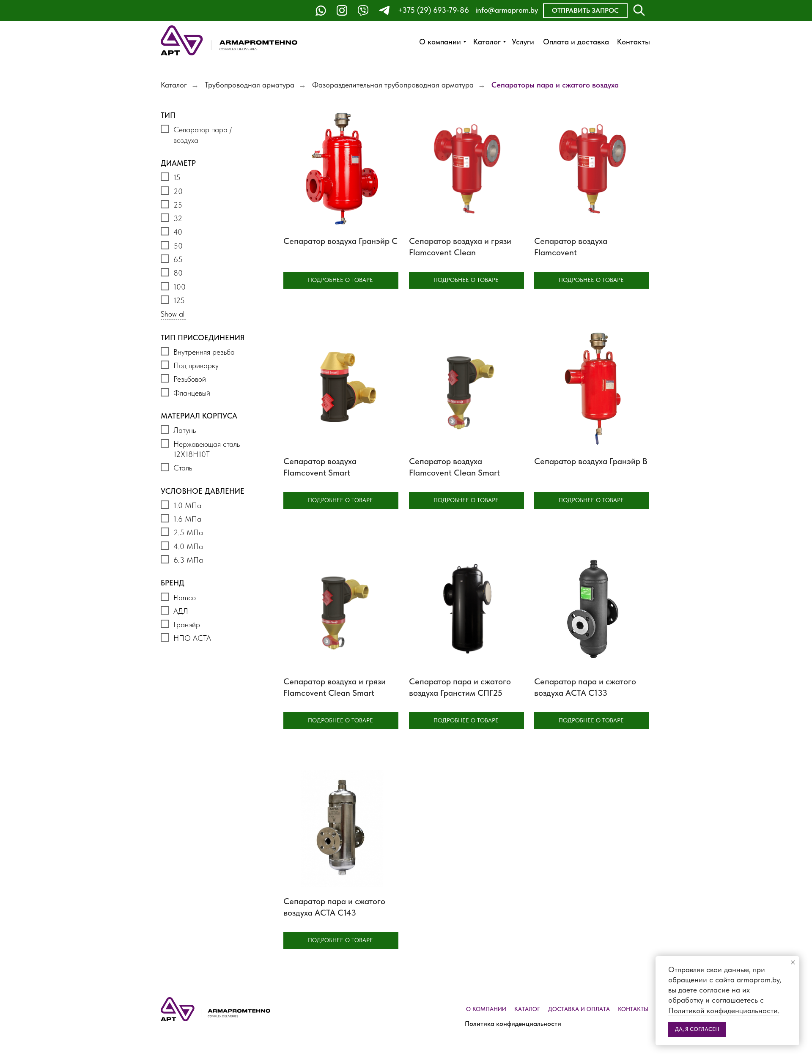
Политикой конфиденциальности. (723, 1010)
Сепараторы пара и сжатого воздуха (555, 84)
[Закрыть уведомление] (793, 962)
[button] (585, 10)
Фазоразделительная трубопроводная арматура (393, 84)
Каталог (174, 84)
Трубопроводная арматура (249, 84)
